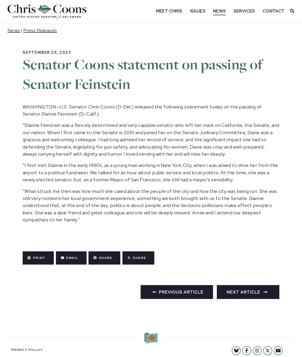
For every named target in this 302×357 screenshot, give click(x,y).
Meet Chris (169, 11)
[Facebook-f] (246, 350)
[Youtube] (278, 350)
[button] (38, 258)
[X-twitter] (267, 350)
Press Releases (40, 30)
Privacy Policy (27, 350)
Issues (198, 11)
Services (244, 11)
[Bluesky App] (236, 350)
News (219, 11)
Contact (274, 11)
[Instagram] (257, 350)
